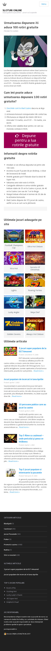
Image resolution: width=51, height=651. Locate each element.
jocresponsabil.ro (10, 629)
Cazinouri (8, 528)
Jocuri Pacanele (10, 534)
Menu (43, 4)
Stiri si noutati (10, 555)
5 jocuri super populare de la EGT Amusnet (21, 569)
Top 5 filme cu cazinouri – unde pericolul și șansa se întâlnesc (31, 438)
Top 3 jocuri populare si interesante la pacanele (30, 471)
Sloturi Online (12, 10)
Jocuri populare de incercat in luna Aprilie (23, 379)
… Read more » (38, 371)
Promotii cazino (11, 31)
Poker (6, 539)
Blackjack (8, 523)
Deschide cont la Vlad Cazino (19, 108)
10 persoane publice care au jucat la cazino (32, 406)
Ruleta (6, 549)
